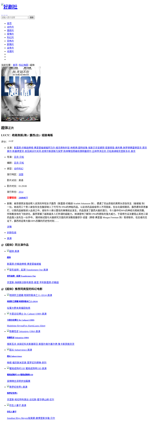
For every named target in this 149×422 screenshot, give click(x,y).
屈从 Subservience (14, 356)
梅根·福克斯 (13, 362)
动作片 (10, 27)
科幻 (21, 168)
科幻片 (10, 37)
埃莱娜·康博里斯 (36, 418)
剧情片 (10, 44)
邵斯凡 (54, 151)
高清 (9, 238)
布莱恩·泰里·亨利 (35, 282)
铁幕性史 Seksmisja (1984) (18, 338)
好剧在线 (11, 232)
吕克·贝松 (106, 151)
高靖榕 (114, 151)
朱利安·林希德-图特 (73, 147)
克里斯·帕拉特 (14, 399)
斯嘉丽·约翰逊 (21, 147)
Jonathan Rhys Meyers (17, 418)
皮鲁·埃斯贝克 (90, 147)
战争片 (10, 48)
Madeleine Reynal (15, 325)
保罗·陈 (62, 151)
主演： (10, 147)
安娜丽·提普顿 (104, 147)
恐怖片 (10, 41)
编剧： (10, 163)
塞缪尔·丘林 (90, 151)
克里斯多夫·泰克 (126, 151)
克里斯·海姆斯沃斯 (16, 282)
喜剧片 (10, 30)
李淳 (99, 151)
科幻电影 (23, 65)
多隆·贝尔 (50, 418)
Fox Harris (29, 325)
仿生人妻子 (11, 412)
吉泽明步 (18, 381)
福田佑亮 (25, 308)
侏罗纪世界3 (12, 393)
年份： (13, 192)
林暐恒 (69, 151)
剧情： (10, 203)
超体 (9, 257)
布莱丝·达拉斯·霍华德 (33, 399)
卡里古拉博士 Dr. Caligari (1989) (20, 320)
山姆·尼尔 (49, 399)
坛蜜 (9, 308)
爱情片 (10, 34)
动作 (16, 168)
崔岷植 (44, 147)
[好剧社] (9, 6)
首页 (9, 23)
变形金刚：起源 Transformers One (21, 276)
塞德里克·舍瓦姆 (23, 151)
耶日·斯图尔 (39, 344)
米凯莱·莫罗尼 (26, 362)
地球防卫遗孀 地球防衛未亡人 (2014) (22, 301)
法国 (21, 174)
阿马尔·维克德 (55, 147)
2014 (21, 192)
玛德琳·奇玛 (40, 362)
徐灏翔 (80, 151)
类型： (10, 168)
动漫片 (10, 51)
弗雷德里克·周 (137, 147)
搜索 (32, 17)
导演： (10, 157)
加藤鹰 (26, 381)
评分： (4, 142)
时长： (13, 186)
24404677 (23, 197)
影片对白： (13, 180)
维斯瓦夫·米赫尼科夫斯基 (20, 344)
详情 (9, 227)
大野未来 (16, 308)
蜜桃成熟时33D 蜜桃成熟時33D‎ (20, 375)
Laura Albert (39, 325)
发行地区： (13, 174)
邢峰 (75, 151)
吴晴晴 (10, 381)
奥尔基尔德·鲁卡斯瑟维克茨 (60, 344)
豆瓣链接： (13, 197)
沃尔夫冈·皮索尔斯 (41, 151)
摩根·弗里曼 (35, 147)
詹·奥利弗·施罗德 (121, 147)
